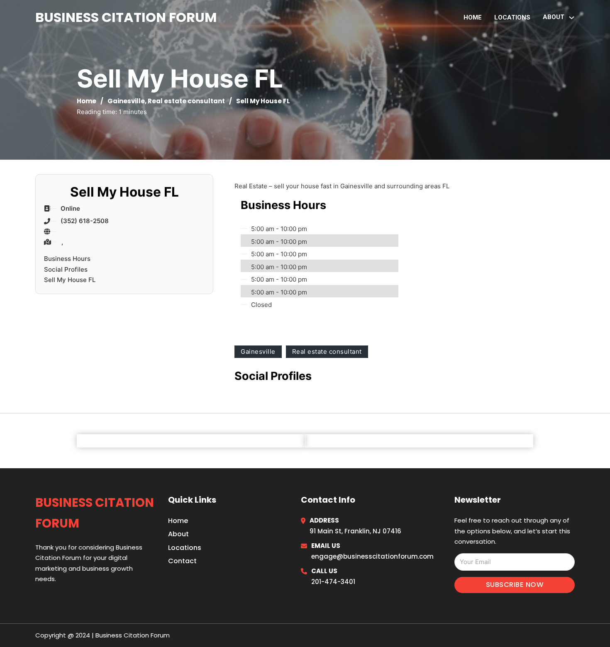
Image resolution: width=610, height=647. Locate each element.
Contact (182, 561)
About (178, 534)
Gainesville (126, 101)
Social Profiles (66, 269)
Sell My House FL (69, 280)
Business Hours (67, 259)
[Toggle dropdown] (572, 18)
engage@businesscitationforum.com (372, 556)
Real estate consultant (186, 101)
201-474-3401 (333, 581)
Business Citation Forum (126, 17)
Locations (512, 17)
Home (473, 17)
